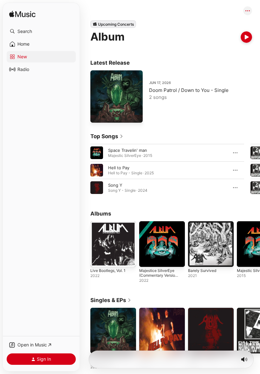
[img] (22, 14)
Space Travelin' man (127, 150)
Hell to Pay (118, 167)
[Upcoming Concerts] (113, 24)
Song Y (115, 185)
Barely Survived (202, 270)
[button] (41, 31)
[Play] (246, 37)
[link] (106, 136)
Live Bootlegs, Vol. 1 (108, 270)
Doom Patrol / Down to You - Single (189, 90)
